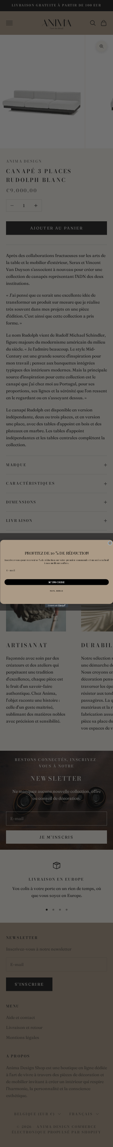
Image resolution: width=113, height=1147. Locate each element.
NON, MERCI (56, 590)
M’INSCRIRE (57, 581)
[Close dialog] (110, 543)
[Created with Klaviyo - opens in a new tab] (56, 606)
